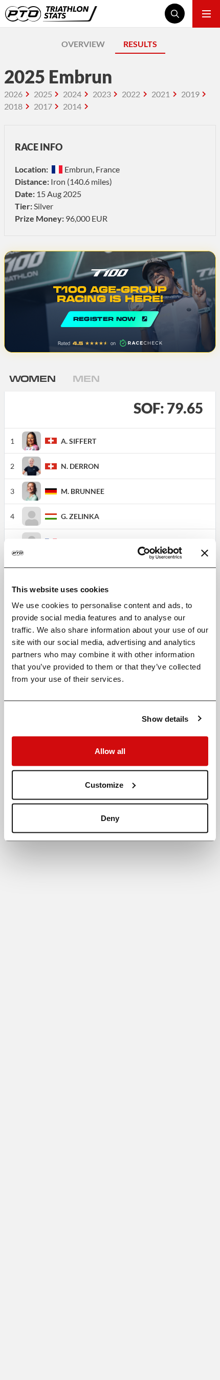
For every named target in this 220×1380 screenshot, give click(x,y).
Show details (165, 718)
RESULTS (140, 44)
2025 (43, 94)
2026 (13, 94)
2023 (102, 94)
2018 (13, 106)
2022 (131, 94)
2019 (190, 94)
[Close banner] (204, 552)
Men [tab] (86, 378)
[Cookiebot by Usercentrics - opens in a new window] (138, 553)
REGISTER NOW (110, 302)
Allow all (110, 751)
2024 (72, 94)
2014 (72, 106)
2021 (160, 94)
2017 (43, 106)
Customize (104, 784)
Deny (110, 818)
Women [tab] (32, 378)
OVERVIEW (83, 44)
